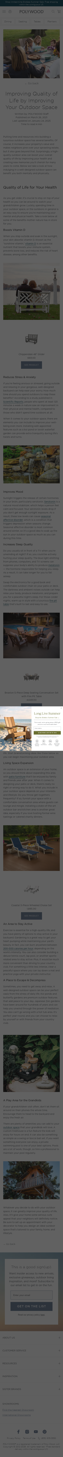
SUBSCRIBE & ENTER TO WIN (47, 732)
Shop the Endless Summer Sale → (47, 717)
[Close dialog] (61, 708)
